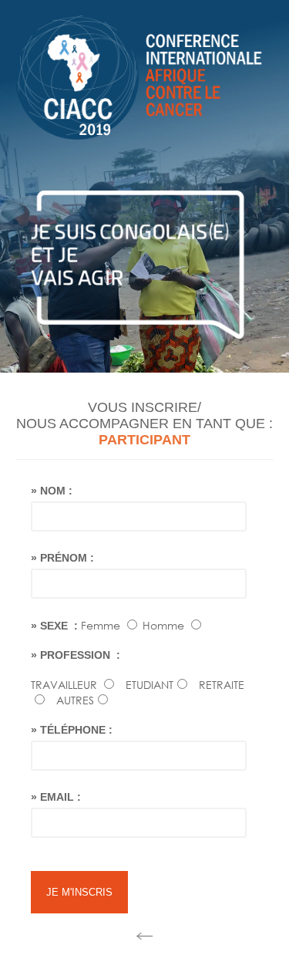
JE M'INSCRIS (79, 892)
